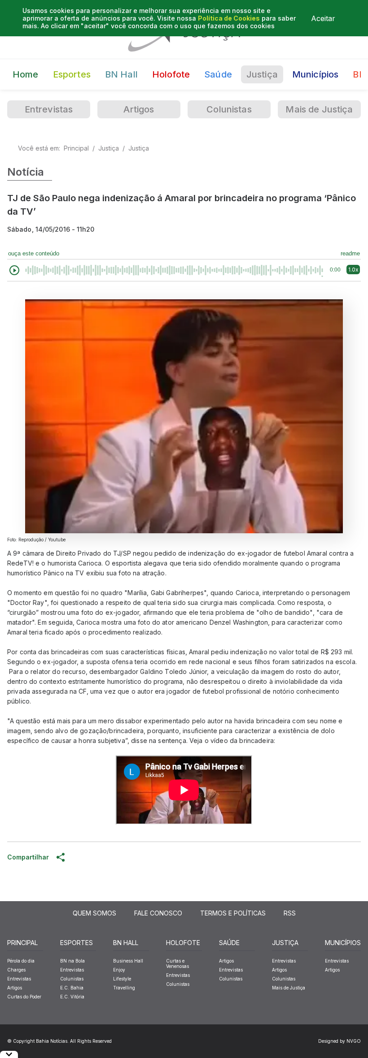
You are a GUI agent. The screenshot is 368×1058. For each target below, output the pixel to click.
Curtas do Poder (24, 996)
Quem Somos (94, 913)
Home (26, 74)
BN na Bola (72, 960)
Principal (76, 148)
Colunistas (229, 109)
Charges (16, 969)
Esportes (72, 74)
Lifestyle (122, 978)
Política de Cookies (229, 18)
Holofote (171, 74)
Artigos (138, 109)
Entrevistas (49, 109)
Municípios (315, 74)
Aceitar (323, 18)
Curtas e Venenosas (177, 963)
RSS (290, 913)
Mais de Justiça (319, 109)
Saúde (218, 74)
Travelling (124, 987)
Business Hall (128, 960)
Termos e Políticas (233, 913)
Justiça (262, 74)
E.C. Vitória (72, 996)
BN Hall (121, 74)
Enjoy (119, 969)
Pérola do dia (21, 960)
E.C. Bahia (71, 987)
